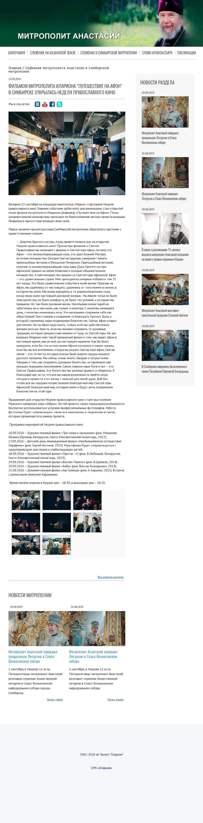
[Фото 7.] (26, 538)
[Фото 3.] (87, 493)
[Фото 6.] (87, 515)
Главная (15, 67)
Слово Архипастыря (157, 52)
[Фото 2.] (57, 493)
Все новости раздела (111, 577)
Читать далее (55, 699)
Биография (16, 52)
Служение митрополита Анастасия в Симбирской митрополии (59, 69)
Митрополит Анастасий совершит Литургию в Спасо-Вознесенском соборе (93, 656)
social (37, 104)
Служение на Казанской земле (53, 52)
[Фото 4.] (26, 515)
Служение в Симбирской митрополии (108, 52)
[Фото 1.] (26, 493)
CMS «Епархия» (101, 768)
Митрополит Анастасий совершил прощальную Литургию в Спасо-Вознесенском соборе (33, 656)
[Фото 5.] (57, 515)
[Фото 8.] (57, 538)
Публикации (186, 52)
